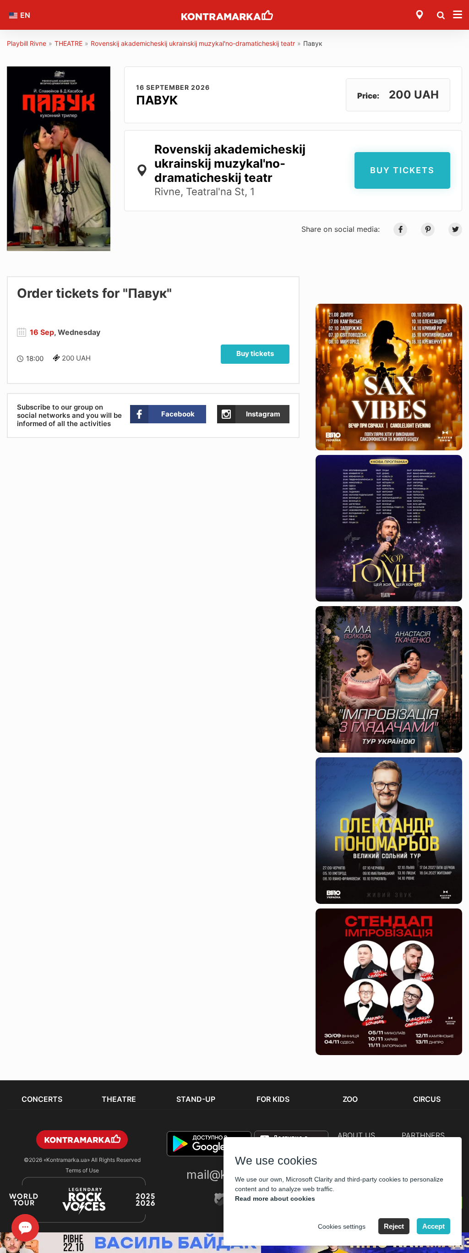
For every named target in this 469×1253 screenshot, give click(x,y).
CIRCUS (427, 1099)
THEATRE (68, 43)
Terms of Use (82, 1170)
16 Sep (42, 332)
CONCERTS (42, 1099)
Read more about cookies (275, 1198)
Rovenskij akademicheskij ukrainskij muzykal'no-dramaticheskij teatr (193, 43)
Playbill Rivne (26, 43)
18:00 (35, 358)
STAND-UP (195, 1099)
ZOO (350, 1099)
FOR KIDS (272, 1099)
